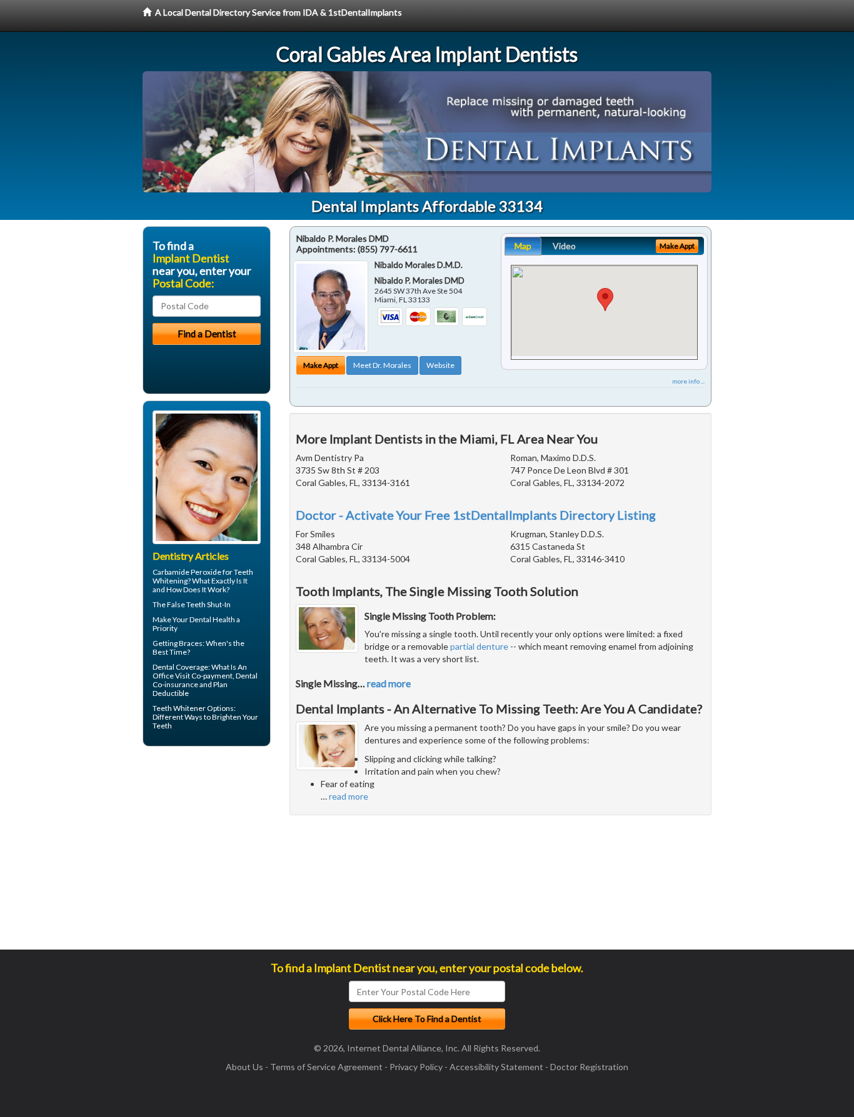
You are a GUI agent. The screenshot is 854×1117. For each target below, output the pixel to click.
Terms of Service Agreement (326, 1066)
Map (523, 246)
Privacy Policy (416, 1066)
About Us (244, 1066)
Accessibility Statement (496, 1066)
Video (564, 246)
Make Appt (320, 365)
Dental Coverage (180, 667)
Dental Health (212, 619)
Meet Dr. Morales (382, 365)
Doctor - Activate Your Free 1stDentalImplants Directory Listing (476, 514)
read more (389, 683)
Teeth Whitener (179, 708)
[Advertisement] (207, 852)
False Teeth (186, 604)
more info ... (688, 381)
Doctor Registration (589, 1066)
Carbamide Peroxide (187, 572)
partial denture (479, 646)
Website (440, 365)
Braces (191, 643)
